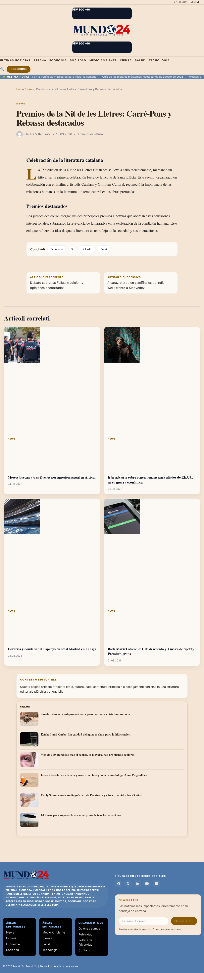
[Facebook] (118, 883)
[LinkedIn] (137, 883)
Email (104, 249)
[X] (128, 883)
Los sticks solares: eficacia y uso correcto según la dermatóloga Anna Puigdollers (94, 775)
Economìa (13, 944)
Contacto (84, 950)
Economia (58, 60)
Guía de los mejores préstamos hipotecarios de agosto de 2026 (130, 76)
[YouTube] (147, 883)
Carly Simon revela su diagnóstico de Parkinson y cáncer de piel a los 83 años (91, 795)
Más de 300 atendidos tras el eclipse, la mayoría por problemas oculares (87, 754)
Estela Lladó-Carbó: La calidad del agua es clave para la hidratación (85, 734)
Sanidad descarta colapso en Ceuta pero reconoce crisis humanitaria (85, 714)
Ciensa (126, 60)
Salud (140, 60)
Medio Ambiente (103, 60)
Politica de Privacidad (85, 942)
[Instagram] (156, 883)
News (30, 89)
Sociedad (78, 60)
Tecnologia (159, 60)
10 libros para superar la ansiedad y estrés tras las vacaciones (81, 815)
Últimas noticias (15, 60)
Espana (40, 60)
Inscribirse (18, 69)
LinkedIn (86, 249)
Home (20, 89)
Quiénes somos (89, 928)
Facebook (56, 249)
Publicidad (85, 934)
